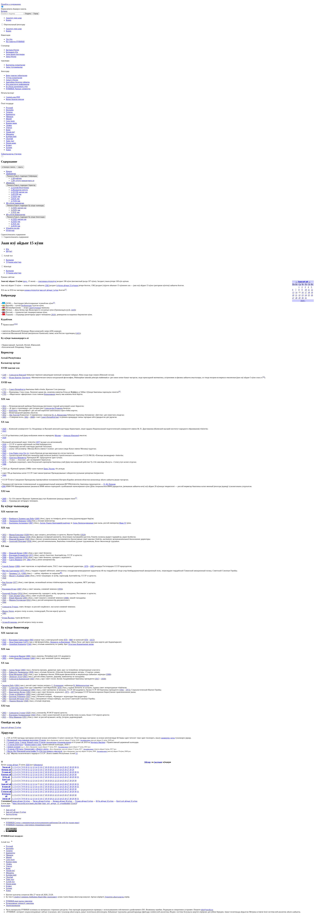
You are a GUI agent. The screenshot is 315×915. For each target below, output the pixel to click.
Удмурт (9, 866)
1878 (59, 688)
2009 (4, 499)
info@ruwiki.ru (207, 910)
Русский (9, 846)
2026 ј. (303, 301)
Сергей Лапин (8, 566)
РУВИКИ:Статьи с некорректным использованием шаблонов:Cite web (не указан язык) (42, 823)
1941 (4, 600)
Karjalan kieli (11, 875)
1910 (4, 560)
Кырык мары (11, 862)
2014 (20, 593)
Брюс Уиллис (49, 469)
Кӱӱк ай (6, 777)
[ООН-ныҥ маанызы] (3, 303)
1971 (31, 555)
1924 (83, 535)
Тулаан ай (6, 772)
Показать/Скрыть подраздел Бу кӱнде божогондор (26, 217)
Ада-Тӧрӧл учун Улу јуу (19, 453)
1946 (26, 701)
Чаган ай (6, 767)
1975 (4, 460)
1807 (31, 523)
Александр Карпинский (19, 679)
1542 (4, 642)
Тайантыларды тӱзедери (11, 154)
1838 (31, 672)
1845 (25, 674)
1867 (4, 537)
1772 (4, 389)
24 (306, 295)
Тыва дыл (10, 879)
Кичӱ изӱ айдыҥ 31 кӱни (126, 801)
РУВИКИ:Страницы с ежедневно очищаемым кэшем (28, 825)
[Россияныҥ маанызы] (3, 312)
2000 (27, 576)
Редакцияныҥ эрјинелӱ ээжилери (20, 903)
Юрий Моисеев (15, 598)
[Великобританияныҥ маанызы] (3, 308)
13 (293, 292)
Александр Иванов (17, 656)
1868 (32, 417)
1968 (66, 598)
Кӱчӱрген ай (6, 795)
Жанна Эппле (8, 611)
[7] (76, 498)
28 (296, 298)
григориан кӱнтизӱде (47, 281)
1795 (4, 394)
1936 (28, 537)
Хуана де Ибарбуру (17, 694)
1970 (86, 566)
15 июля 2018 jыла (15, 744)
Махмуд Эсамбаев (16, 576)
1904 (4, 555)
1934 (4, 446)
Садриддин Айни (16, 688)
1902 (4, 553)
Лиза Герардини (16, 642)
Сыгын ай (6, 789)
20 (293, 295)
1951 (25, 717)
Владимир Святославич (19, 640)
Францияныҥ (49, 394)
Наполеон (13, 410)
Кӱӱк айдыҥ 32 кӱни (104, 801)
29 (299, 298)
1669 (37, 519)
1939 (4, 681)
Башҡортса (10, 853)
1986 (4, 696)
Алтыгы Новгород (71, 435)
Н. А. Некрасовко (59, 415)
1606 (4, 519)
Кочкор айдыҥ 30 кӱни (62, 801)
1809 (33, 658)
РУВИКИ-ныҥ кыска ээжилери (19, 901)
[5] (263, 377)
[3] (15, 324)
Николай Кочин (15, 553)
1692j (29, 521)
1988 (4, 464)
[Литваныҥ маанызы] (3, 310)
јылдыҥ (158, 762)
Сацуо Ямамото (15, 560)
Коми (8, 868)
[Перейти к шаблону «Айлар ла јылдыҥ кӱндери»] (2, 762)
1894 (17, 685)
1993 (4, 699)
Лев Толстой (14, 415)
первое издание (13, 747)
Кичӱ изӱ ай (6, 780)
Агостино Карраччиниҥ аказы (81, 644)
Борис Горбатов (15, 557)
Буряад (9, 886)
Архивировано (85, 740)
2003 (4, 713)
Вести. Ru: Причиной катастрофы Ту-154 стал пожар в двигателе (34, 751)
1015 (4, 640)
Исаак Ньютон (15, 378)
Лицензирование (13, 905)
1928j (26, 535)
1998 (24, 573)
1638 (4, 521)
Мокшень (10, 873)
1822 (4, 413)
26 (312, 295)
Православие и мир (33, 744)
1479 (26, 642)
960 (31, 640)
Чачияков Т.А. (15, 573)
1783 (4, 392)
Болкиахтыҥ (26, 305)
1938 (29, 541)
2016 (53, 315)
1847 (32, 679)
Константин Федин (17, 692)
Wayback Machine (98, 742)
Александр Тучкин (10, 607)
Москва (58, 435)
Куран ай (6, 787)
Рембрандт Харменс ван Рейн (21, 519)
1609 (4, 644)
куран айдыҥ (12, 765)
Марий (9, 857)
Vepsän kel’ (10, 871)
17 (306, 292)
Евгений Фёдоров (16, 699)
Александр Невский (17, 375)
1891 (4, 541)
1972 (128, 690)
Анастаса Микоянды (17, 458)
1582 (47, 285)
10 (306, 290)
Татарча (9, 851)
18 (309, 292)
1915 (4, 672)
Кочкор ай (6, 770)
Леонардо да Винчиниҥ (60, 642)
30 (303, 298)
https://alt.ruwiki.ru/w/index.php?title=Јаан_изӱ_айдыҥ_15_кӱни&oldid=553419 (45, 803)
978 (86, 640)
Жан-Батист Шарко (17, 537)
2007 (20, 589)
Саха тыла (10, 859)
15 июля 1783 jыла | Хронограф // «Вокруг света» (28, 749)
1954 (25, 557)
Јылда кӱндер (11, 814)
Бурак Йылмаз (8, 618)
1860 (23, 670)
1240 (4, 375)
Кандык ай (6, 774)
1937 (4, 449)
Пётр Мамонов (15, 717)
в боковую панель (8, 167)
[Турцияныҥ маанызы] (3, 315)
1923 (4, 431)
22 (299, 295)
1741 (4, 523)
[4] (17, 324)
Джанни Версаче (16, 701)
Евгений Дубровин (17, 696)
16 (303, 292)
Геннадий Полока (9, 593)
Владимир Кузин (9, 589)
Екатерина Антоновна (18, 523)
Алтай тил (10, 882)
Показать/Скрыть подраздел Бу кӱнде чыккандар (25, 205)
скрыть (20, 167)
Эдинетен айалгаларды (114, 897)
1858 (4, 656)
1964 (4, 458)
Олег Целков (14, 596)
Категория (5, 806)
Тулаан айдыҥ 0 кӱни (84, 801)
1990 (4, 475)
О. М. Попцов (109, 484)
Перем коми (11, 884)
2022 (29, 600)
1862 (26, 417)
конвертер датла (168, 738)
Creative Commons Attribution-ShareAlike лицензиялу (35, 897)
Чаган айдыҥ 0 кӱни (41, 801)
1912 (4, 562)
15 (38, 767)
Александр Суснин (17, 713)
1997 (4, 701)
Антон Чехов (14, 670)
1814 (4, 408)
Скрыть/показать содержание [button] (13, 234)
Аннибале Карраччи (17, 644)
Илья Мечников (15, 674)
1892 (4, 658)
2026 (28, 765)
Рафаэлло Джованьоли (18, 672)
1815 (4, 410)
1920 (4, 429)
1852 (4, 415)
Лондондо (26, 378)
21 (296, 295)
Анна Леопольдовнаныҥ (83, 523)
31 (306, 298)
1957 (4, 455)
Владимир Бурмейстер (18, 555)
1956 (60, 589)
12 (312, 290)
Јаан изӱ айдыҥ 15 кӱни (11, 727)
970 (65, 640)
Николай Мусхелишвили (19, 690)
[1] (66, 289)
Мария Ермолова (16, 535)
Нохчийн (10, 848)
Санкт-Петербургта (17, 389)
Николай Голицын (22, 658)
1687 (4, 378)
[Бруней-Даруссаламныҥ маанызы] (3, 305)
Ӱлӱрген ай (6, 791)
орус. (25, 281)
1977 (38, 442)
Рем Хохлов (7, 582)
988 (70, 640)
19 (312, 292)
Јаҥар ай (6, 799)
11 (309, 290)
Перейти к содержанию (11, 4)
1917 (97, 679)
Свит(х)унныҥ (35, 308)
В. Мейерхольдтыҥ (81, 685)
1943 (4, 453)
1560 (29, 644)
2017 (4, 715)
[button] (14, 9)
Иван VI (122, 523)
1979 (4, 694)
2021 (23, 596)
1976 (4, 690)
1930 (4, 444)
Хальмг (9, 888)
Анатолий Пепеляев (17, 541)
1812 (4, 406)
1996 (4, 486)
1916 (4, 674)
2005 (25, 598)
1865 (4, 417)
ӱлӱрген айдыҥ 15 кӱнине (67, 285)
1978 (4, 462)
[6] (119, 391)
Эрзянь (9, 864)
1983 (25, 553)
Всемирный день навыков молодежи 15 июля (26, 740)
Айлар (147, 762)
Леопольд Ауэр (15, 676)
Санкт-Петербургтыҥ (50, 417)
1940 (4, 451)
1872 (4, 539)
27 (293, 298)
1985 (92, 566)
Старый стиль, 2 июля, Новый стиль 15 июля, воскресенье (32, 742)
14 (296, 292)
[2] (54, 303)
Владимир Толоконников (19, 715)
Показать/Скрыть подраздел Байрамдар (22, 176)
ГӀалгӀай (9, 877)
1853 (4, 535)
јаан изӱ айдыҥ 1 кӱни (48, 290)
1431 (78, 333)
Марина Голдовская (17, 600)
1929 (4, 438)
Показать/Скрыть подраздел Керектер (21, 185)
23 (303, 295)
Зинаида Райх (8, 685)
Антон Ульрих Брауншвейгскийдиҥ (55, 523)
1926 (4, 578)
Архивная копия (64, 742)
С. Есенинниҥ (57, 685)
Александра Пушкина (53, 408)
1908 (4, 557)
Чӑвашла (9, 855)
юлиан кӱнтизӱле (31, 290)
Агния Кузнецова (9, 622)
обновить (38, 765)
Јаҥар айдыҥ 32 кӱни (21, 801)
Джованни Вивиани (17, 521)
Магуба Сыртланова (10, 571)
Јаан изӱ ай (303, 282)
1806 (28, 656)
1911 (27, 699)
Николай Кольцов (16, 539)
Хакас (8, 890)
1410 (73, 310)
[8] (61, 573)
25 (309, 295)
